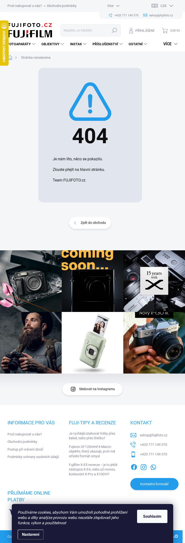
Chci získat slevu (92, 302)
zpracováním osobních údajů (109, 309)
